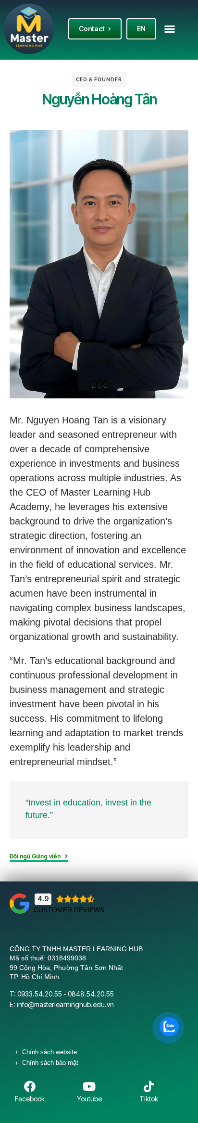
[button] (169, 29)
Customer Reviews (69, 910)
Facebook (30, 1099)
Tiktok (148, 1099)
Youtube (89, 1099)
